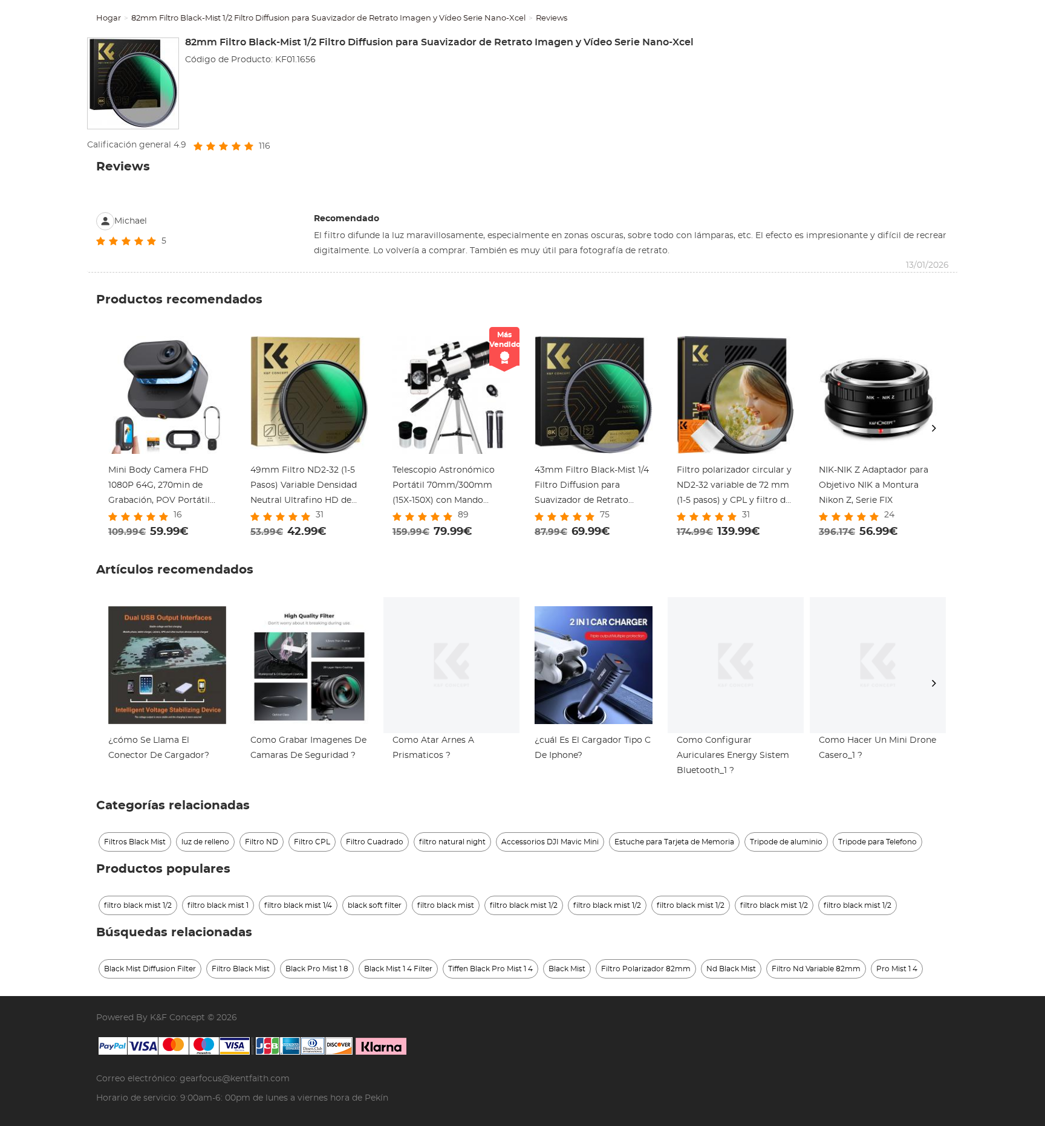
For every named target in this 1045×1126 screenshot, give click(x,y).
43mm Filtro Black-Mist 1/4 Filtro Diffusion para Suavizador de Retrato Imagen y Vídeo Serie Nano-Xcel (594, 487)
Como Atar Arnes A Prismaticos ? (433, 748)
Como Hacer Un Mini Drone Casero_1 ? (877, 748)
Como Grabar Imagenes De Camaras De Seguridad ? (308, 748)
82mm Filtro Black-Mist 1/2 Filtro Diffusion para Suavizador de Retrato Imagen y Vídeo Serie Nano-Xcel (328, 18)
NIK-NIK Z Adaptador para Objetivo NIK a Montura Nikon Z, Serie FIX (873, 485)
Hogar (108, 18)
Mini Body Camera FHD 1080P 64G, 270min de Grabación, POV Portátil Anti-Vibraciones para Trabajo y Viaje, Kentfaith (160, 487)
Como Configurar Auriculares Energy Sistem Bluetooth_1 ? (733, 755)
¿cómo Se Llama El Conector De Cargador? (158, 748)
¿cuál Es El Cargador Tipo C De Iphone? (593, 748)
